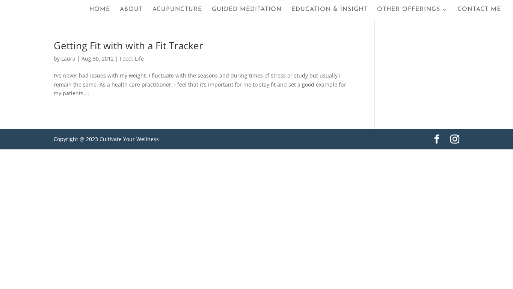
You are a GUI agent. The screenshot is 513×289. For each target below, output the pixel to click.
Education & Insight (329, 9)
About (131, 9)
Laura (68, 58)
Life (139, 58)
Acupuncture (177, 9)
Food (126, 58)
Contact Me (479, 9)
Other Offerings (408, 9)
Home (99, 9)
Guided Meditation (247, 9)
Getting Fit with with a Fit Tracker (128, 45)
